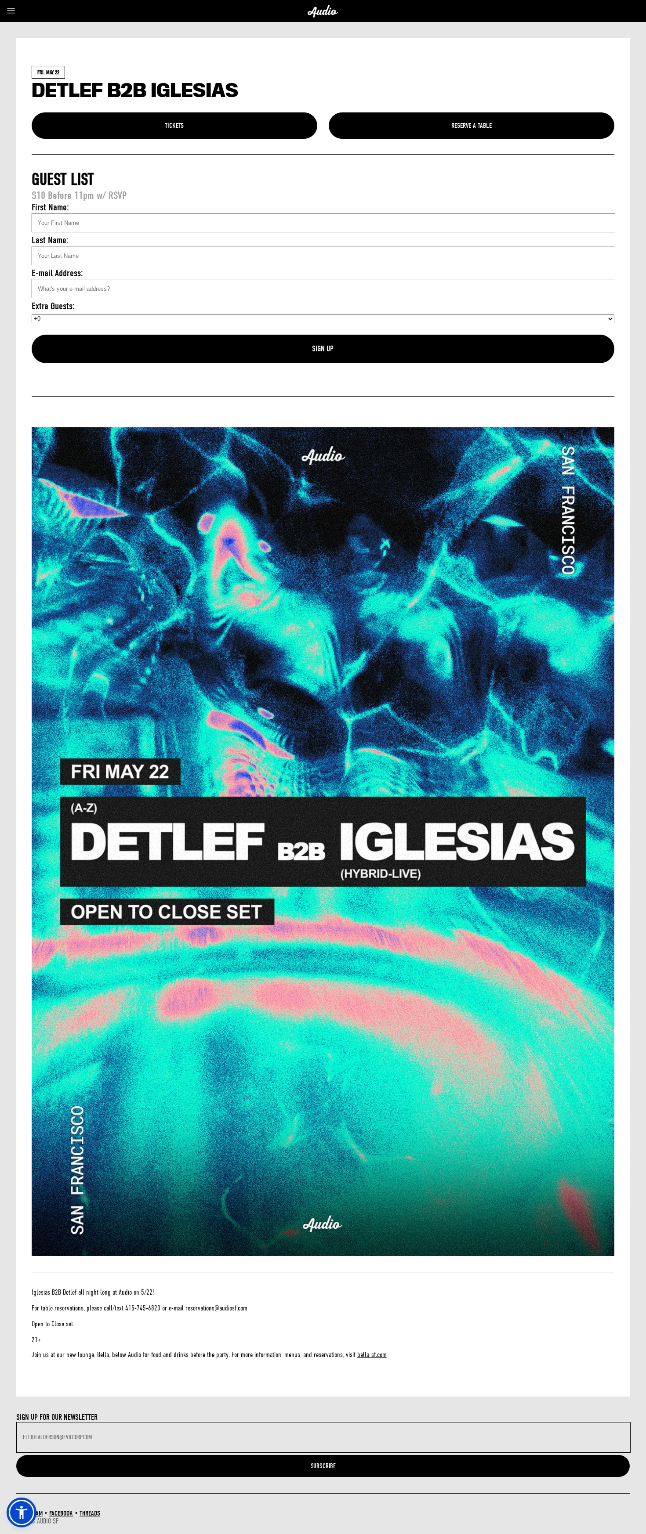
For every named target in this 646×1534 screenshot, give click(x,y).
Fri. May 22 (48, 72)
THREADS (90, 1513)
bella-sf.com (372, 1355)
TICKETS (174, 126)
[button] (21, 1512)
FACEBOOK (61, 1513)
